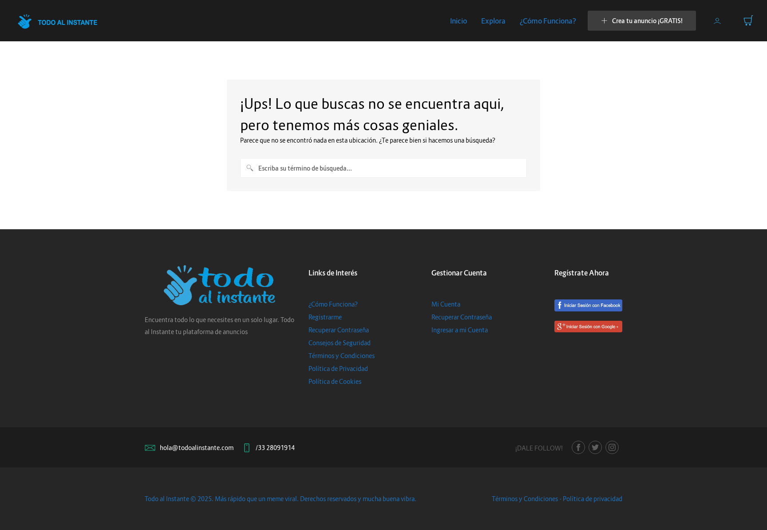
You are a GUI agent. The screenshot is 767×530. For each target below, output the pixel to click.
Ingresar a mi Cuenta (459, 330)
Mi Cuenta (445, 304)
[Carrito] (748, 20)
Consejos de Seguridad (339, 343)
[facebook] (578, 447)
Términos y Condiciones (341, 355)
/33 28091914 (275, 447)
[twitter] (595, 447)
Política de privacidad (592, 498)
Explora (493, 20)
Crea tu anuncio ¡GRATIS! (647, 20)
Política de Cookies (334, 381)
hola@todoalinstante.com (196, 447)
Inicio (458, 20)
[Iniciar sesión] (717, 21)
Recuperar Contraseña (338, 330)
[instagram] (612, 447)
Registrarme (325, 317)
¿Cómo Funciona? (548, 20)
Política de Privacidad (338, 368)
